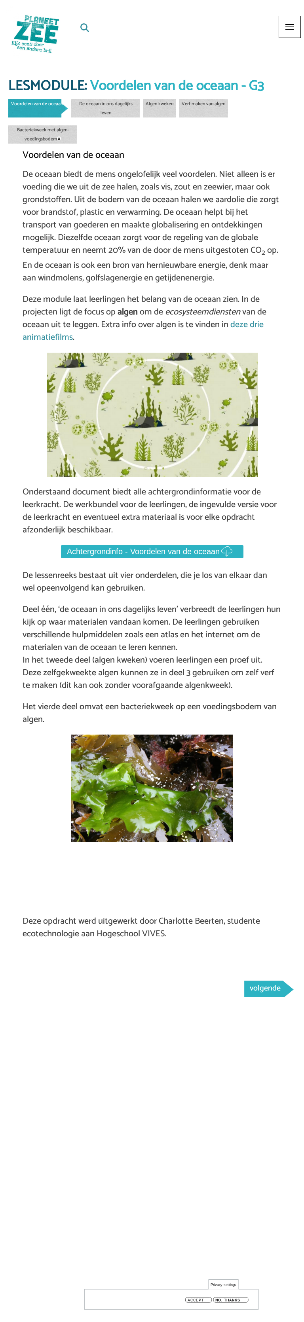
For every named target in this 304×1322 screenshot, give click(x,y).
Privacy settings (224, 1284)
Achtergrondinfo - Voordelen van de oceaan (143, 551)
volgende (265, 988)
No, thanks (227, 1300)
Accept (196, 1300)
